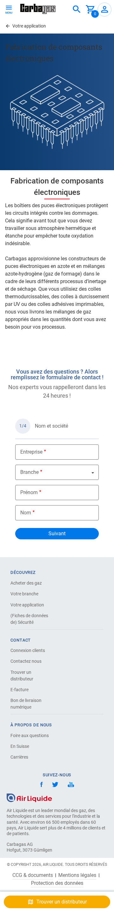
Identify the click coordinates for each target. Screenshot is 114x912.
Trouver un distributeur (21, 675)
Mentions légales (77, 875)
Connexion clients (27, 650)
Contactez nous (25, 661)
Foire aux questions (29, 735)
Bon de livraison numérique (25, 704)
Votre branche (24, 593)
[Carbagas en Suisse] (37, 9)
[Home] (29, 797)
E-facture (19, 689)
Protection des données (57, 883)
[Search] (77, 9)
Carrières (19, 757)
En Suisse (19, 746)
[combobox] (77, 9)
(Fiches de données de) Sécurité (29, 619)
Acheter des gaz (26, 583)
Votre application (27, 604)
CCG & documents (32, 875)
